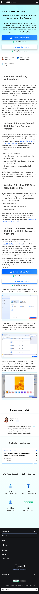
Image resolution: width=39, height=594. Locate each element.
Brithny (8, 59)
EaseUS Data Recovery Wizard (12, 244)
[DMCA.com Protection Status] (23, 580)
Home (4, 11)
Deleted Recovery (17, 11)
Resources (5, 532)
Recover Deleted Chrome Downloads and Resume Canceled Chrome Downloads (17, 454)
